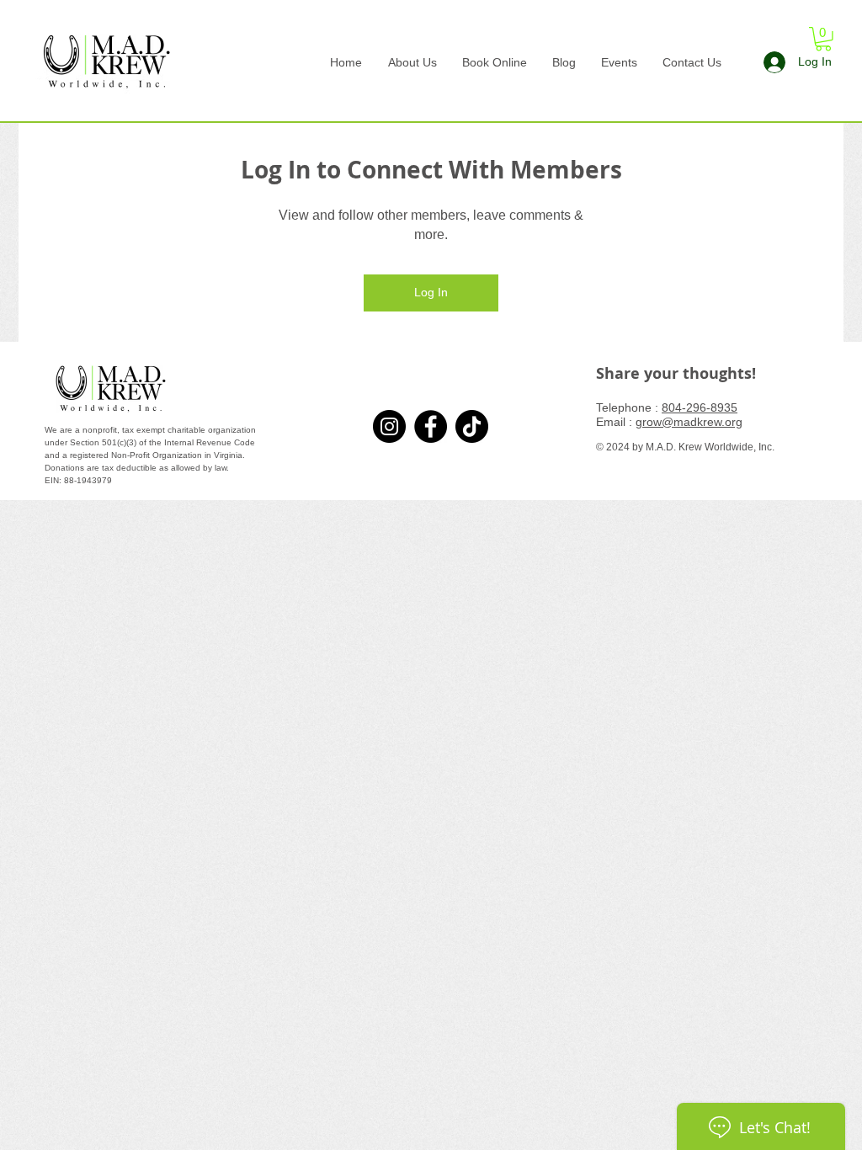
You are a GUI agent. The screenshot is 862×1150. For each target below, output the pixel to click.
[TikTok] (471, 426)
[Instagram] (389, 426)
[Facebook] (430, 426)
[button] (823, 39)
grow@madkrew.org (689, 422)
